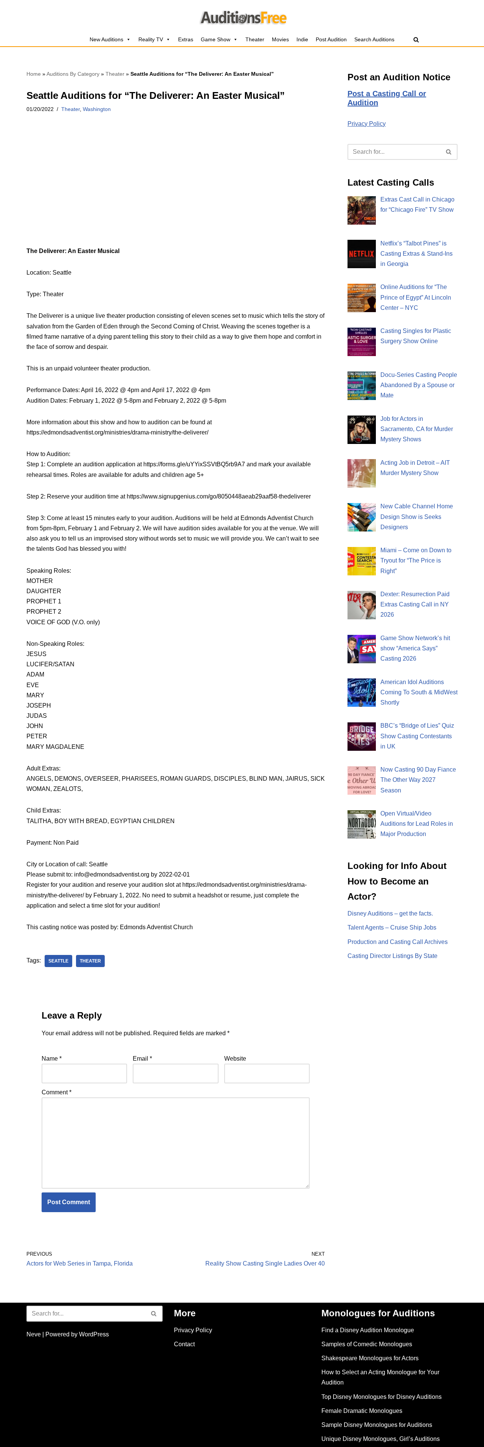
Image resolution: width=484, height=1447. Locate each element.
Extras (185, 39)
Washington (97, 109)
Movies (280, 39)
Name (52, 1058)
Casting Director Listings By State (392, 956)
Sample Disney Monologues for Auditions (376, 1425)
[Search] (416, 39)
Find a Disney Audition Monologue (367, 1330)
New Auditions (106, 39)
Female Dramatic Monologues (361, 1411)
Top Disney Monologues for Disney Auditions (381, 1397)
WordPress (94, 1334)
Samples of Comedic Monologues (366, 1344)
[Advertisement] (175, 190)
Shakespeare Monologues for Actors (370, 1358)
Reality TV (150, 39)
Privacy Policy (366, 123)
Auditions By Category (73, 74)
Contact (184, 1344)
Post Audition (331, 39)
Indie (302, 39)
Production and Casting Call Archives (397, 942)
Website (235, 1058)
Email (142, 1058)
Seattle (58, 961)
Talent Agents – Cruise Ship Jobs (391, 927)
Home (33, 74)
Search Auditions (374, 39)
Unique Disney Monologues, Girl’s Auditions (380, 1439)
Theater (254, 39)
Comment (56, 1092)
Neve (33, 1334)
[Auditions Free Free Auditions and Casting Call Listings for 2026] (242, 16)
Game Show (215, 39)
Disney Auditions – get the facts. (390, 913)
